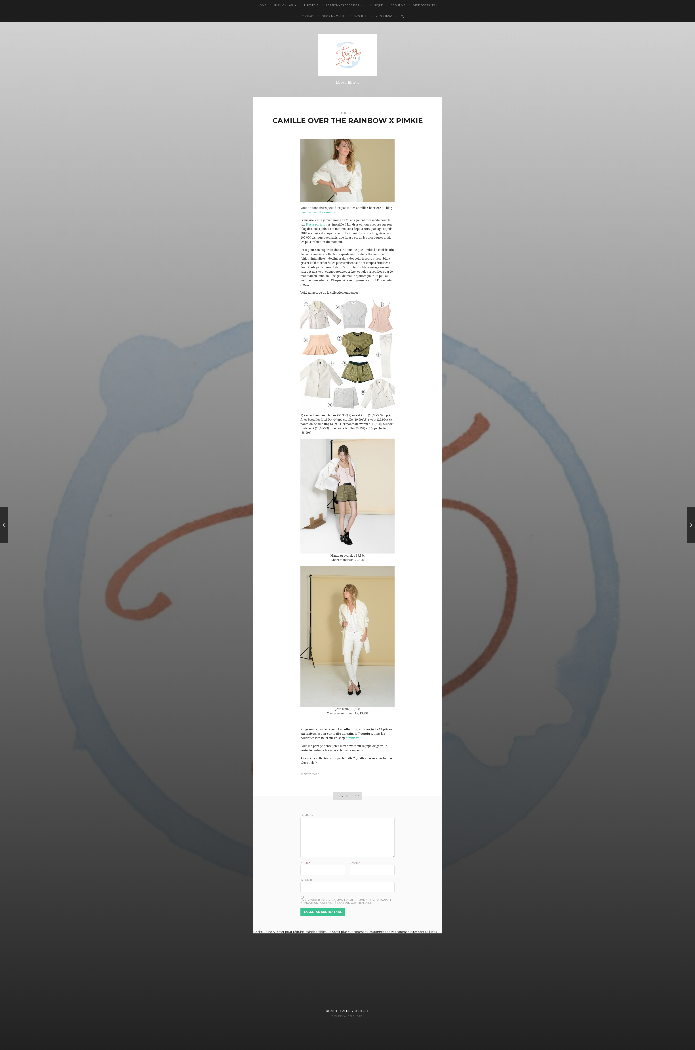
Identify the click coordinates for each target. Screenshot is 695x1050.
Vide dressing (424, 5)
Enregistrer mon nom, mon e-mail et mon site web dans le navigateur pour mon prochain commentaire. (346, 901)
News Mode (311, 774)
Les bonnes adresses (342, 5)
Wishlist (361, 16)
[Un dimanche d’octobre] (4, 525)
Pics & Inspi (384, 16)
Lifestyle (311, 5)
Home (262, 5)
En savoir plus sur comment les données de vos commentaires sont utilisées (382, 932)
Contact (308, 16)
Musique (376, 5)
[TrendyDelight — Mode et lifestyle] (347, 55)
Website (306, 879)
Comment (307, 815)
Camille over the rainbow (318, 212)
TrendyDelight (354, 1011)
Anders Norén (354, 1016)
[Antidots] (691, 525)
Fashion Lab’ (283, 5)
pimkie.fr (352, 738)
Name (305, 863)
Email (355, 863)
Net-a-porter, (315, 224)
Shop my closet (334, 16)
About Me (398, 5)
